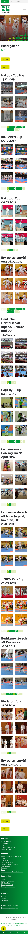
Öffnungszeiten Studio (8, 887)
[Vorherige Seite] (5, 694)
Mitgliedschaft (5, 883)
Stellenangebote (6, 849)
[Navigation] (24, 9)
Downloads (4, 843)
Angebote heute (6, 841)
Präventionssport (6, 866)
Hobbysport (4, 860)
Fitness (3, 858)
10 (10, 129)
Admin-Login (18, 925)
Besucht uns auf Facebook (10, 905)
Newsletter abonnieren (8, 847)
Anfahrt (3, 897)
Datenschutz (10, 923)
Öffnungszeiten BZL (7, 885)
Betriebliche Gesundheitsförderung (11, 856)
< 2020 (5, 59)
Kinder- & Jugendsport (8, 862)
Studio (3, 870)
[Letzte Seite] (18, 129)
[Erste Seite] (2, 694)
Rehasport (4, 868)
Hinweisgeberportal (21, 923)
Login (5, 1)
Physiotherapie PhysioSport (9, 864)
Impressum (4, 900)
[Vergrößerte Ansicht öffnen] (7, 88)
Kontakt (3, 899)
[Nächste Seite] (16, 129)
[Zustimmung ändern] (3, 928)
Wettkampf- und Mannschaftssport (12, 872)
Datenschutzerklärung (7, 881)
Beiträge (3, 879)
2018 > (5, 67)
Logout (18, 1)
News (2, 845)
